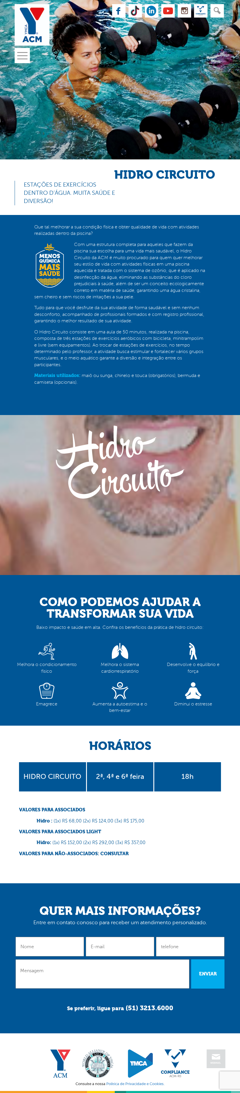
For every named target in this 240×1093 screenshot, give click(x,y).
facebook (119, 11)
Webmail (215, 1058)
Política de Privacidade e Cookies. (135, 1084)
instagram (184, 11)
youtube (168, 11)
